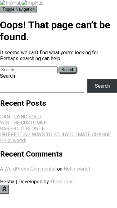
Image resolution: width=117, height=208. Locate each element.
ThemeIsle (62, 182)
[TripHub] (22, 3)
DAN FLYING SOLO (20, 117)
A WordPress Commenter (28, 169)
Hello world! (13, 140)
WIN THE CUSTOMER (23, 123)
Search (7, 76)
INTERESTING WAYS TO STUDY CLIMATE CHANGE (55, 135)
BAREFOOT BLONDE (22, 129)
